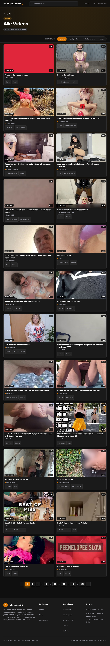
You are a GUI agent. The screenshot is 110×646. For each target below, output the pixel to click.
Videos (86, 4)
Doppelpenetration (11, 173)
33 (55, 584)
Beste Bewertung (89, 39)
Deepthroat (9, 127)
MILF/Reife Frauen (11, 219)
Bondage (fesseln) (64, 82)
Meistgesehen (74, 39)
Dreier (60, 125)
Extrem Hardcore (70, 125)
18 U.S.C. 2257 (68, 620)
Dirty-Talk (9, 443)
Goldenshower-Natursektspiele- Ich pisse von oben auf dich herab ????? (80, 345)
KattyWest (62, 169)
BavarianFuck (10, 526)
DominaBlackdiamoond (66, 213)
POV (74, 530)
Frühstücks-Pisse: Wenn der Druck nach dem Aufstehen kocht (28, 211)
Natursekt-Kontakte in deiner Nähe (96, 615)
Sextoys (73, 262)
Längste (101, 39)
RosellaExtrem (63, 121)
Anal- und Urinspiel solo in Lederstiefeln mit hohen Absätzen (78, 165)
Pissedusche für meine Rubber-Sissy (72, 210)
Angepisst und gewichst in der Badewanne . (23, 301)
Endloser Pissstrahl (65, 479)
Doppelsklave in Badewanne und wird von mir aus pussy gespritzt (28, 165)
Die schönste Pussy (65, 255)
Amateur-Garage (64, 78)
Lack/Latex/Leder (69, 173)
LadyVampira (10, 482)
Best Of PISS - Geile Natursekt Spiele (20, 523)
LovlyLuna (62, 439)
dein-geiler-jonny (64, 482)
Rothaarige (69, 397)
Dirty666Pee (10, 78)
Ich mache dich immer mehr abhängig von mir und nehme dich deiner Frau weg (28, 435)
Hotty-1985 (10, 215)
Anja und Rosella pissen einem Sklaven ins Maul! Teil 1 (79, 118)
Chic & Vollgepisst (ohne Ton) (17, 566)
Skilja (60, 258)
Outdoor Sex (70, 308)
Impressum (67, 609)
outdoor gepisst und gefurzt (68, 301)
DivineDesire (63, 526)
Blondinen (62, 443)
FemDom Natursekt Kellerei (16, 479)
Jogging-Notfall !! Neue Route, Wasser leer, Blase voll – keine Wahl (27, 119)
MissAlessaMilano (12, 169)
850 (82, 584)
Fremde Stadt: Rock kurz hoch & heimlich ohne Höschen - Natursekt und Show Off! (80, 435)
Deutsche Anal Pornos (96, 610)
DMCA (65, 625)
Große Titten (17, 308)
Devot (8, 82)
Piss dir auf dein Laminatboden (17, 344)
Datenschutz (67, 615)
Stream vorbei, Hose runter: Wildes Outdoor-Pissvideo (27, 390)
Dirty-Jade (9, 439)
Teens (69, 443)
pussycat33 (10, 304)
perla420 (62, 350)
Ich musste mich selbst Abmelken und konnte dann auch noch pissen (28, 256)
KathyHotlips (63, 393)
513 (73, 584)
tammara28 (62, 304)
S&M (15, 486)
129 (63, 584)
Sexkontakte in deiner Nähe (96, 621)
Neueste (62, 39)
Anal (60, 173)
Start (4, 14)
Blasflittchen (10, 347)
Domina (61, 217)
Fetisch (15, 82)
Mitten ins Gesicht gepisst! (68, 566)
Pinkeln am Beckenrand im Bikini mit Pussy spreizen (78, 390)
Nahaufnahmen (20, 127)
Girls (93, 4)
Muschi (61, 308)
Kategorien (102, 4)
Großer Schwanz (64, 486)
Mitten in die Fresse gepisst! (16, 75)
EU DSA (66, 631)
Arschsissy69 (10, 261)
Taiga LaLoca (10, 123)
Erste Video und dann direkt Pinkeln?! (72, 523)
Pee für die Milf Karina (66, 75)
